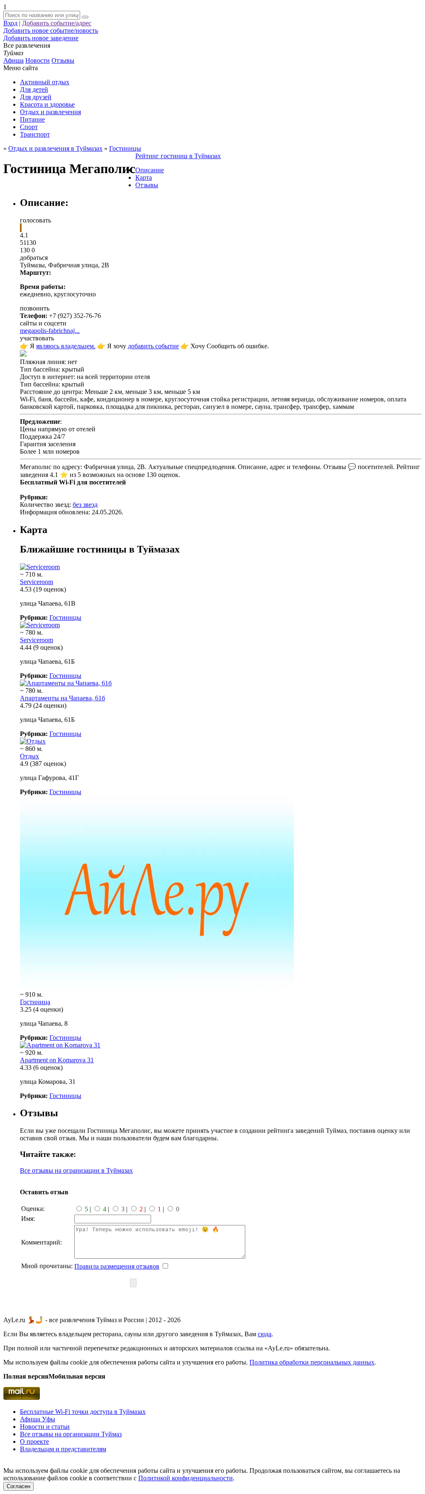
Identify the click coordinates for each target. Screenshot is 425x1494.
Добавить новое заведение (40, 38)
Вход (10, 23)
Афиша (13, 60)
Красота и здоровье (47, 104)
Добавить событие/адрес (56, 23)
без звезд (85, 504)
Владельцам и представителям (63, 1448)
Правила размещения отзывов (116, 1266)
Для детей (34, 89)
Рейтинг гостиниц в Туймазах (178, 155)
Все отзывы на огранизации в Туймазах (76, 1170)
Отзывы (62, 60)
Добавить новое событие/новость (50, 30)
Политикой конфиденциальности (185, 1478)
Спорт (29, 126)
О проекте (34, 1441)
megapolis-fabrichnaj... (50, 330)
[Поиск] (85, 17)
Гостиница (35, 1001)
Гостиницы (65, 617)
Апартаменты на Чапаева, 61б (62, 698)
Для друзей (35, 96)
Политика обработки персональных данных (311, 1362)
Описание (149, 170)
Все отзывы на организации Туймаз (71, 1434)
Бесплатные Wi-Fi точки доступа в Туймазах (83, 1411)
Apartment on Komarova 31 (57, 1060)
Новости (37, 60)
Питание (32, 119)
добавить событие (153, 346)
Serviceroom (36, 581)
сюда (264, 1334)
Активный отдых (44, 82)
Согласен (18, 1486)
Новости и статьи (45, 1426)
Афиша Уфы (37, 1419)
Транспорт (35, 134)
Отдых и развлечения (50, 111)
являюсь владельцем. (65, 346)
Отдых (29, 756)
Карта (143, 177)
